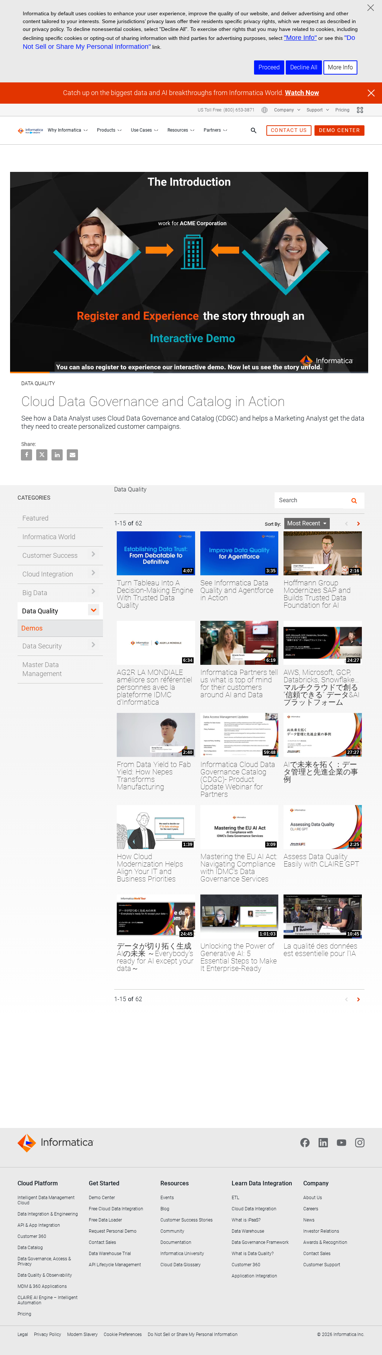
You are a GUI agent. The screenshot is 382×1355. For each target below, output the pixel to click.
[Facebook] (305, 1142)
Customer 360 (32, 1236)
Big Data (34, 593)
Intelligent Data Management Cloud (46, 1200)
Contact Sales (102, 1242)
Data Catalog (30, 1247)
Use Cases (141, 130)
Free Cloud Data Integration (116, 1208)
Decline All (303, 67)
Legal (23, 1334)
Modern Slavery (82, 1334)
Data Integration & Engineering (48, 1214)
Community (172, 1231)
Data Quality (40, 611)
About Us (312, 1197)
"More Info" (300, 37)
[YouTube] (341, 1142)
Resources (177, 130)
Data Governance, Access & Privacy (44, 1261)
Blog (164, 1208)
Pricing (342, 110)
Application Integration (254, 1276)
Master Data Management (42, 669)
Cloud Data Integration (254, 1208)
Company (284, 110)
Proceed (269, 67)
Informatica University (182, 1253)
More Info (340, 67)
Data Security (42, 646)
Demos (32, 628)
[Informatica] (30, 130)
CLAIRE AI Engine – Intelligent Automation (48, 1300)
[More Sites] (360, 110)
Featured (35, 518)
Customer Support (321, 1264)
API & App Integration (39, 1225)
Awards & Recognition (325, 1242)
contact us (289, 130)
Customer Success (50, 555)
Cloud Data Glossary (180, 1264)
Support (315, 110)
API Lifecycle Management (115, 1264)
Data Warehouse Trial (110, 1253)
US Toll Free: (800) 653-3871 (226, 110)
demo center (339, 130)
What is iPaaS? (246, 1220)
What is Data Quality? (252, 1253)
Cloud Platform (38, 1183)
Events (167, 1197)
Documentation (175, 1242)
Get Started (104, 1183)
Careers (310, 1208)
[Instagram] (359, 1142)
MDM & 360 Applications (42, 1286)
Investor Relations (321, 1231)
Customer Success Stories (186, 1220)
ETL (235, 1197)
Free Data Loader (105, 1220)
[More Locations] (264, 110)
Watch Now (302, 93)
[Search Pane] (253, 130)
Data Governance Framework (260, 1242)
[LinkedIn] (323, 1142)
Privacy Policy (47, 1334)
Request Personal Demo (113, 1231)
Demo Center (102, 1197)
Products (106, 130)
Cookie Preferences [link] (123, 1334)
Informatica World (48, 537)
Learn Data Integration (262, 1183)
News (308, 1220)
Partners (212, 130)
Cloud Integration (47, 574)
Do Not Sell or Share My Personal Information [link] (193, 1334)
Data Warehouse (248, 1231)
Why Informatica (64, 130)
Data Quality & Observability (45, 1275)
